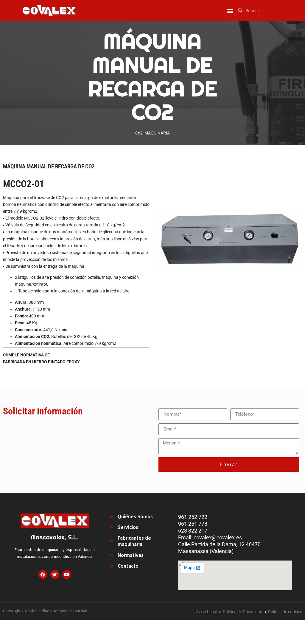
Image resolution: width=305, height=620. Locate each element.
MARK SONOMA (73, 610)
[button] (230, 10)
